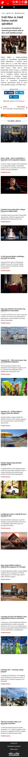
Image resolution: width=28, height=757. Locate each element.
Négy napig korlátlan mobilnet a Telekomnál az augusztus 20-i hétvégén (13, 566)
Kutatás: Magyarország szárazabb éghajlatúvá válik (11, 463)
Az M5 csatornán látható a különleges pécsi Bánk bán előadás (12, 257)
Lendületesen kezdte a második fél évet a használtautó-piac (14, 515)
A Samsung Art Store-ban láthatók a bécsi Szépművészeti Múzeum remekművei (14, 617)
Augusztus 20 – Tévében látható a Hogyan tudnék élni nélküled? (11, 412)
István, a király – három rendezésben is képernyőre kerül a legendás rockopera (13, 159)
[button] (26, 2)
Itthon (23, 13)
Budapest (18, 13)
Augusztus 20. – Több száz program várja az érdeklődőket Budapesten (14, 361)
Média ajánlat (14, 749)
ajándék (7, 101)
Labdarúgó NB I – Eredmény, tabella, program (12, 670)
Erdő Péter (17, 101)
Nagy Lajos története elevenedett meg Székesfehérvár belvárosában (13, 309)
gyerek (22, 101)
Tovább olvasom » (6, 172)
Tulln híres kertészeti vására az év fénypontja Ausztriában (11, 722)
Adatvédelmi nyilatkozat (14, 746)
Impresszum (14, 743)
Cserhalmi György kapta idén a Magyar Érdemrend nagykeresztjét (13, 210)
